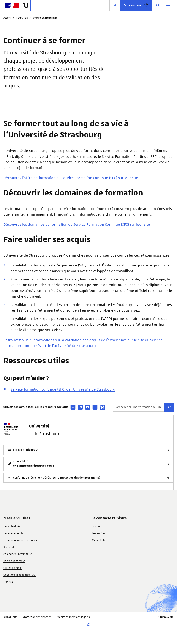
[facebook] (73, 407)
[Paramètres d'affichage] (114, 5)
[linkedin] (95, 407)
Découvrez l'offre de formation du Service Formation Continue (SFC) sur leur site (70, 177)
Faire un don (132, 5)
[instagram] (80, 407)
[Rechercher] (169, 407)
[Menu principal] (168, 5)
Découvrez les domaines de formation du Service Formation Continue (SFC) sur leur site (76, 224)
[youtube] (87, 407)
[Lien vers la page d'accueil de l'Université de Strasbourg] (26, 5)
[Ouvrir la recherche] (157, 5)
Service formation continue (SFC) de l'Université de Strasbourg (63, 389)
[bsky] (102, 407)
